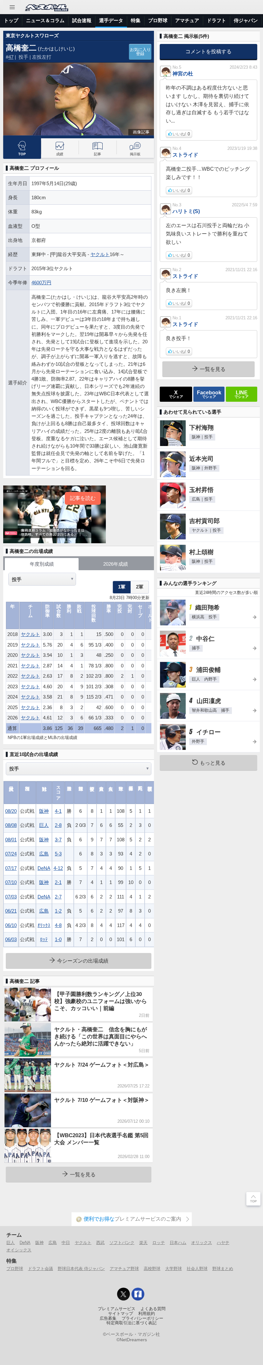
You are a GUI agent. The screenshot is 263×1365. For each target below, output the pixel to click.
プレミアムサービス (116, 1309)
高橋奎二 (21, 47)
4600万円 (41, 282)
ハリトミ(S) (186, 211)
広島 (44, 853)
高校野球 (152, 1268)
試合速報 (81, 20)
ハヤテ (223, 1242)
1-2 (58, 911)
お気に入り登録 (140, 51)
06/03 (11, 939)
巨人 (44, 825)
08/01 (11, 839)
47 (10, 57)
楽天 (143, 1242)
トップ (11, 20)
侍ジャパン (246, 20)
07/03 (11, 896)
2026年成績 (115, 564)
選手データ (111, 20)
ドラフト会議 (40, 1268)
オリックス (201, 1242)
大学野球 (173, 1268)
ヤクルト (100, 254)
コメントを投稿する (208, 51)
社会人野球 (197, 1268)
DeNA (44, 868)
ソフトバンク (121, 1242)
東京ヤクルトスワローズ (32, 35)
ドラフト (216, 20)
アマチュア (187, 20)
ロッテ (158, 1242)
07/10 (11, 882)
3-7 (58, 839)
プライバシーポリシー (142, 1318)
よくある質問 (152, 1309)
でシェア (176, 394)
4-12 (58, 868)
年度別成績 (42, 564)
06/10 (11, 925)
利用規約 (146, 1313)
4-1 (58, 811)
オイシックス (18, 1250)
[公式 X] (123, 1294)
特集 (135, 20)
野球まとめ (222, 1268)
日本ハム (178, 1242)
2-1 (58, 882)
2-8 (58, 825)
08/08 (11, 825)
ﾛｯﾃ (44, 939)
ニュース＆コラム (45, 20)
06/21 (11, 911)
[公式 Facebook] (138, 1294)
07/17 (11, 868)
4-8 (58, 925)
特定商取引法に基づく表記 (131, 1323)
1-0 (58, 939)
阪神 (44, 811)
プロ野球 (157, 20)
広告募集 (108, 1318)
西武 (100, 1242)
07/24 (11, 853)
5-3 (58, 853)
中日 (66, 1242)
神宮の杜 (183, 73)
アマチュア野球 (124, 1268)
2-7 (58, 896)
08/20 (11, 811)
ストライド (185, 155)
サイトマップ (120, 1313)
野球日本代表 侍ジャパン (81, 1268)
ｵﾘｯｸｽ (44, 925)
